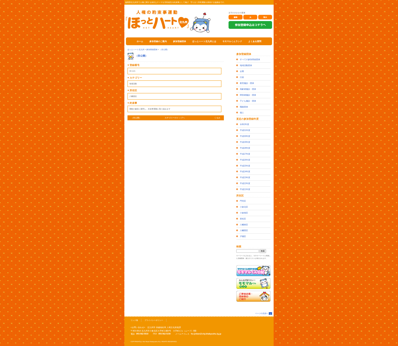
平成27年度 (245, 154)
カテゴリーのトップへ (175, 118)
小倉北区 (244, 207)
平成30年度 (245, 136)
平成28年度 (245, 148)
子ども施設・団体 (248, 101)
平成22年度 (245, 183)
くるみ (217, 118)
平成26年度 (245, 160)
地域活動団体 (246, 65)
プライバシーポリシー (153, 320)
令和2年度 (244, 124)
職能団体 (244, 107)
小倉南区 (244, 213)
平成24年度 (245, 171)
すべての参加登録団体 (250, 59)
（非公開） (164, 49)
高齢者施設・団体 (248, 89)
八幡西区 (244, 230)
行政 (242, 77)
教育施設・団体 (247, 83)
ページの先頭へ (261, 313)
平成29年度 (245, 142)
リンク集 (134, 320)
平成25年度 (245, 166)
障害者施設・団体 (248, 95)
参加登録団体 (151, 49)
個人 (242, 112)
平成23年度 (245, 177)
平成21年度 (245, 189)
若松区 (243, 219)
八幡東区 (244, 224)
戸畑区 (243, 236)
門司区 (243, 201)
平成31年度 (245, 130)
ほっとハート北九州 (135, 49)
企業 (242, 71)
